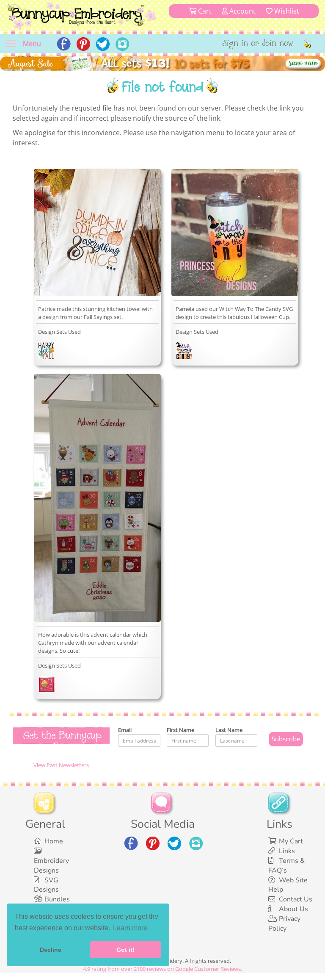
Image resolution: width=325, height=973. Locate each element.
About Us (293, 909)
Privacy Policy (284, 923)
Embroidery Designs (51, 865)
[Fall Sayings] (46, 352)
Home (53, 841)
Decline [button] (50, 949)
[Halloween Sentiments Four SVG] (184, 352)
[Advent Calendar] (46, 686)
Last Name (228, 730)
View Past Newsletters (61, 765)
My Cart (291, 841)
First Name (180, 730)
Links (287, 851)
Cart (204, 11)
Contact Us (295, 899)
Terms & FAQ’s (286, 865)
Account (242, 11)
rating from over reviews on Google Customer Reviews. (162, 969)
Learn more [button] (130, 927)
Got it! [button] (125, 949)
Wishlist (286, 11)
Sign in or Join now (258, 44)
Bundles (57, 899)
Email (125, 730)
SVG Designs (46, 885)
